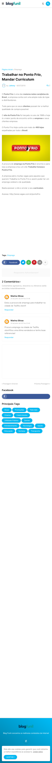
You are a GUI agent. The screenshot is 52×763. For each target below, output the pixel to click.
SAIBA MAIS (38, 752)
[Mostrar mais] (45, 262)
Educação (8, 431)
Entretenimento (10, 426)
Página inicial (7, 69)
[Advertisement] (26, 38)
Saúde (40, 426)
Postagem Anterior (10, 384)
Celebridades (21, 415)
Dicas (6, 410)
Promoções (19, 410)
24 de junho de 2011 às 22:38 (20, 298)
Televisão (33, 410)
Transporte (35, 431)
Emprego (18, 69)
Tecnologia (27, 426)
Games (27, 420)
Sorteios (21, 431)
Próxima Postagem (41, 384)
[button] (3, 4)
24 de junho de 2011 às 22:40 (20, 323)
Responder (9, 310)
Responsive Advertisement (26, 272)
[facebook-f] (26, 396)
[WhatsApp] (28, 262)
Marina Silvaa (17, 296)
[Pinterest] (34, 262)
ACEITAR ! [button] (10, 757)
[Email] (39, 262)
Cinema (7, 415)
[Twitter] (23, 262)
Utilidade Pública (11, 420)
